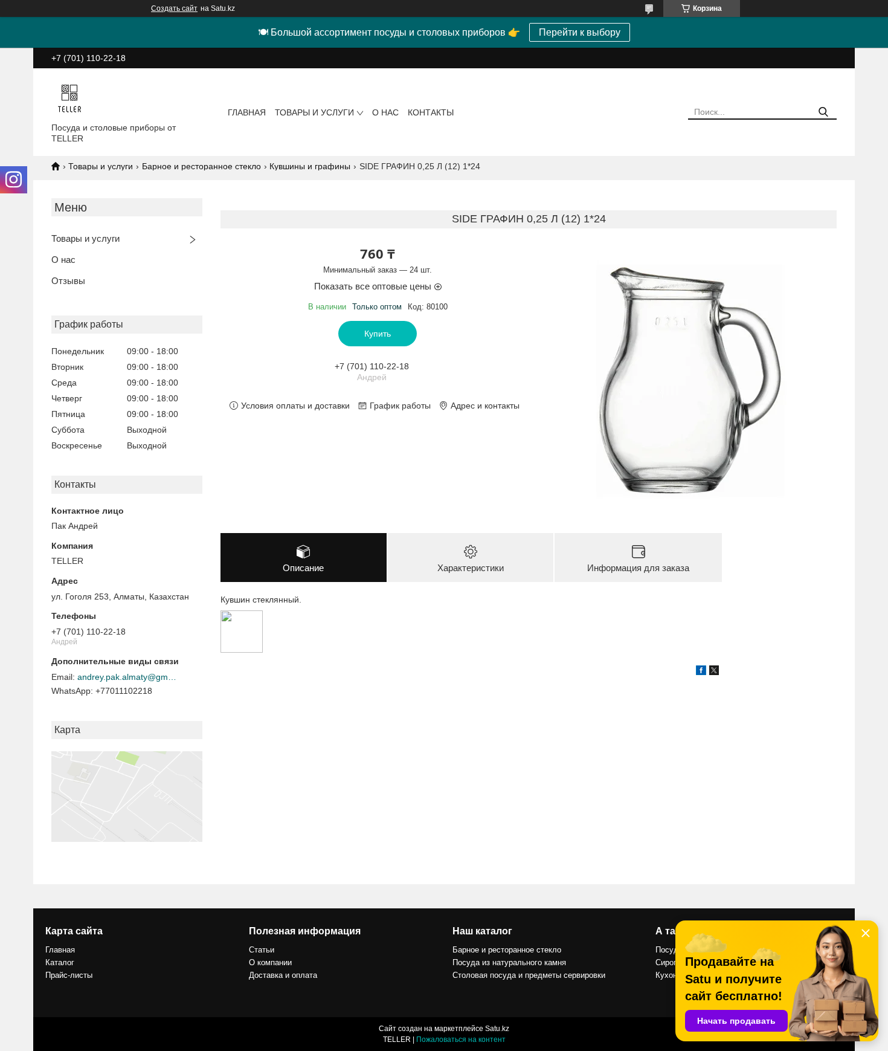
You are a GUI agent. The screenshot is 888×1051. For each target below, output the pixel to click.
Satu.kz (497, 1028)
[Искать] (823, 112)
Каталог (59, 962)
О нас (385, 112)
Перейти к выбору (579, 32)
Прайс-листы (68, 975)
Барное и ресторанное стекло (201, 166)
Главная (247, 112)
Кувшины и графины (309, 166)
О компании (270, 962)
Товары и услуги (314, 112)
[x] (714, 672)
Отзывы (68, 281)
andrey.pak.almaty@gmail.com (128, 677)
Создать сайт (174, 8)
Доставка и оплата (283, 975)
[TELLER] (69, 98)
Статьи (261, 949)
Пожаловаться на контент (461, 1039)
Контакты (431, 112)
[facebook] (701, 672)
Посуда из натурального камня (509, 962)
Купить (377, 333)
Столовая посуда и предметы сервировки (528, 975)
